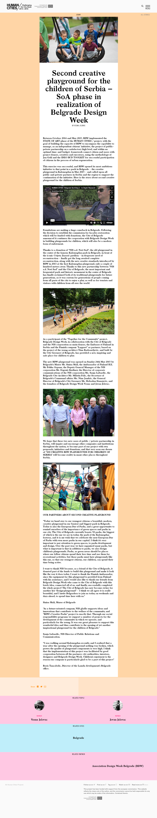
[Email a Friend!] (45, 686)
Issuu (146, 785)
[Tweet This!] (41, 686)
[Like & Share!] (38, 686)
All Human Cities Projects (14, 785)
